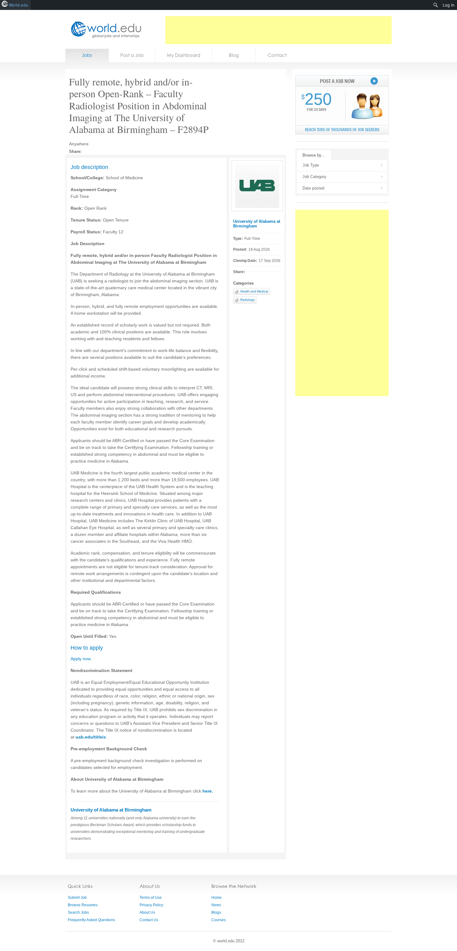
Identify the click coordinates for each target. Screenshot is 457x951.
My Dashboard (183, 55)
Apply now (81, 658)
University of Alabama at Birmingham (256, 224)
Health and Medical (254, 291)
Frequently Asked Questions (91, 920)
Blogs (216, 912)
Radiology (247, 299)
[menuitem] (436, 5)
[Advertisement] (278, 30)
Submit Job (77, 897)
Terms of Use (151, 897)
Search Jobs (78, 912)
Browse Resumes (83, 905)
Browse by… (313, 155)
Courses (218, 920)
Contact (277, 55)
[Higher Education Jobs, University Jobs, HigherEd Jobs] (104, 29)
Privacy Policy (151, 905)
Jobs (87, 55)
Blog (234, 55)
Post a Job (132, 55)
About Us (147, 912)
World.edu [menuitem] (18, 4)
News (216, 905)
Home (216, 897)
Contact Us (149, 920)
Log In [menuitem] (449, 4)
